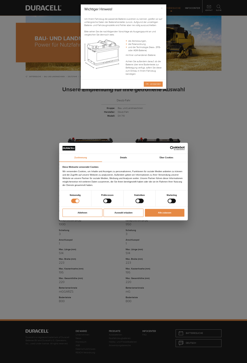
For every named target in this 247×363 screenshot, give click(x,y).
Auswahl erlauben (123, 213)
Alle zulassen (164, 213)
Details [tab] (123, 157)
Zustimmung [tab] (80, 157)
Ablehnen (82, 213)
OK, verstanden (153, 84)
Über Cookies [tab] (166, 157)
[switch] (107, 201)
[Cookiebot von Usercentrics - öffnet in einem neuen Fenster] (172, 148)
